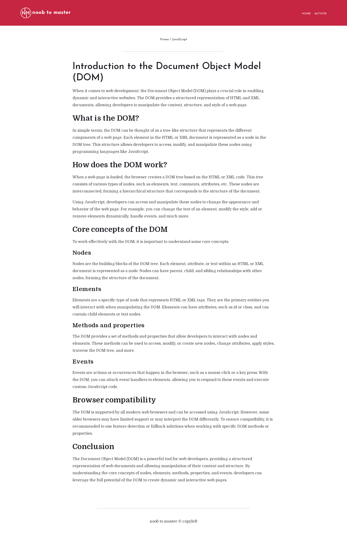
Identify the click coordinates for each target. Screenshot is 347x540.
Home (164, 39)
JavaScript (179, 39)
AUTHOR (320, 13)
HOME (306, 13)
